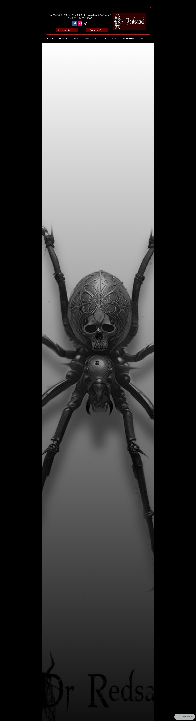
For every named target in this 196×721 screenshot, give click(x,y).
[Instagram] (80, 23)
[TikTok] (85, 23)
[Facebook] (74, 23)
